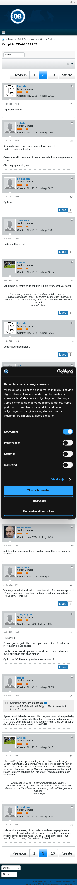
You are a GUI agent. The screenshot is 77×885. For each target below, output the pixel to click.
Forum (11, 39)
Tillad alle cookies (38, 490)
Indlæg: (43, 96)
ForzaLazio (24, 178)
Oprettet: (21, 96)
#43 (72, 696)
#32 (72, 141)
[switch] (68, 442)
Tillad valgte (38, 500)
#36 (72, 341)
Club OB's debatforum (27, 39)
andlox (21, 262)
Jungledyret (24, 614)
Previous (20, 75)
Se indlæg (45, 703)
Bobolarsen (24, 527)
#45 (72, 825)
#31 (72, 104)
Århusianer (24, 567)
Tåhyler (21, 123)
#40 (72, 545)
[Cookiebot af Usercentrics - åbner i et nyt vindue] (57, 371)
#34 (72, 238)
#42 (72, 632)
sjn (19, 365)
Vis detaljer (58, 479)
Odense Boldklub (47, 39)
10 (53, 75)
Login (70, 2)
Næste (67, 75)
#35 (72, 280)
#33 (72, 197)
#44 (72, 756)
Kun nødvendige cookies (38, 511)
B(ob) (20, 677)
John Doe (23, 220)
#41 (72, 585)
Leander (22, 86)
